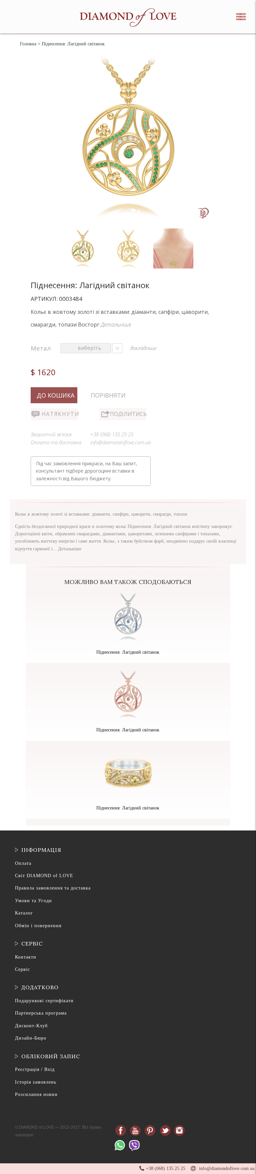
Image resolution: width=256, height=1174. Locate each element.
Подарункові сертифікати (44, 1000)
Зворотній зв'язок (51, 434)
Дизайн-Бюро (30, 1038)
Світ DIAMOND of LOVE (44, 875)
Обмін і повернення (38, 925)
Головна (28, 43)
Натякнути (60, 414)
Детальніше (116, 324)
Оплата (23, 863)
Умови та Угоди (33, 900)
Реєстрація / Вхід (35, 1069)
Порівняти (108, 395)
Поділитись (128, 414)
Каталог (24, 913)
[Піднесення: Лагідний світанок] (83, 229)
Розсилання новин (36, 1094)
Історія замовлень (35, 1082)
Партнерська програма (41, 1013)
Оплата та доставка (56, 442)
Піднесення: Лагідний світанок (127, 652)
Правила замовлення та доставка (53, 888)
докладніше (143, 348)
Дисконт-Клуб (31, 1025)
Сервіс (22, 969)
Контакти (25, 957)
